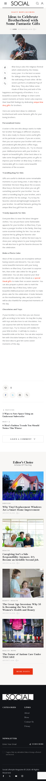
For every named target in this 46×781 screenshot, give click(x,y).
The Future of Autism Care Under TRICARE (21, 656)
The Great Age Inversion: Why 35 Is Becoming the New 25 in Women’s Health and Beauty (21, 607)
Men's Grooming (27, 12)
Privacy (27, 726)
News (13, 651)
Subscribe (38, 744)
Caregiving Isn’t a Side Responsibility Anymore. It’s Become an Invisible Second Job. (20, 557)
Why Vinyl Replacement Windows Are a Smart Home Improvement (21, 508)
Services (6, 503)
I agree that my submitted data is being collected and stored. (23, 753)
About (27, 713)
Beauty (14, 12)
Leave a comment (21, 439)
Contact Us (29, 722)
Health (6, 551)
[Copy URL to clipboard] (5, 83)
